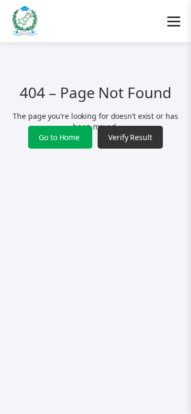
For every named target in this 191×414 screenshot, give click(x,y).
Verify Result (130, 137)
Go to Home (60, 137)
